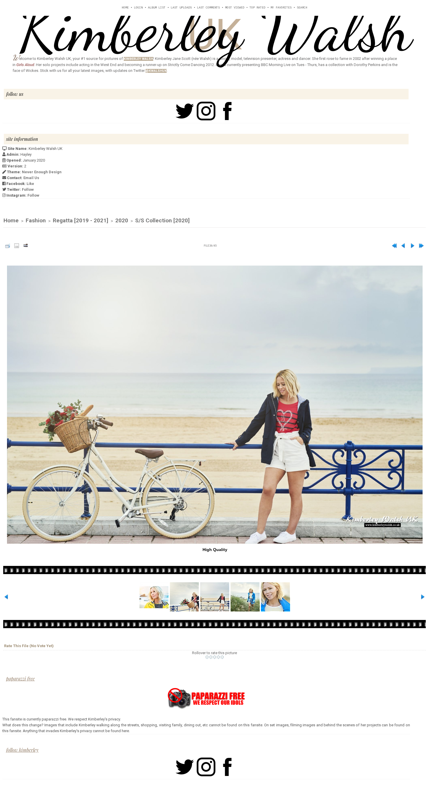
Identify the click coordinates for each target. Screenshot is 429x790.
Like (30, 183)
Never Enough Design (42, 172)
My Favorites (281, 7)
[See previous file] (403, 246)
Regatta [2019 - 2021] (80, 220)
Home (125, 7)
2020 (121, 220)
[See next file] (412, 246)
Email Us (31, 178)
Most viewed (234, 7)
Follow (28, 189)
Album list (156, 7)
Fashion (36, 220)
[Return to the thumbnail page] (7, 246)
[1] (207, 657)
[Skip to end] (421, 246)
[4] (218, 657)
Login (138, 7)
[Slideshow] (25, 246)
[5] (222, 657)
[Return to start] (394, 246)
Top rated (257, 7)
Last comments (208, 7)
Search (302, 7)
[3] (215, 657)
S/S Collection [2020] (162, 220)
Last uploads (181, 7)
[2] (211, 657)
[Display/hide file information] (16, 246)
